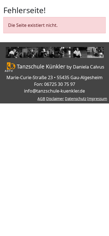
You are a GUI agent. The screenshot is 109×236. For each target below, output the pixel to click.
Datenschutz (75, 98)
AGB (41, 98)
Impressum (97, 98)
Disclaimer (55, 98)
